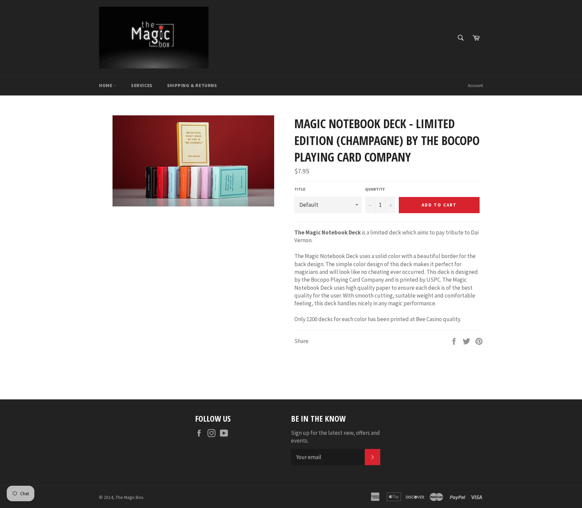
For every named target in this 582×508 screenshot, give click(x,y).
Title (299, 189)
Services (142, 85)
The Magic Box (129, 497)
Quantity (375, 189)
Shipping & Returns (192, 85)
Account (475, 85)
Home (106, 85)
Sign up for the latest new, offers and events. (335, 436)
